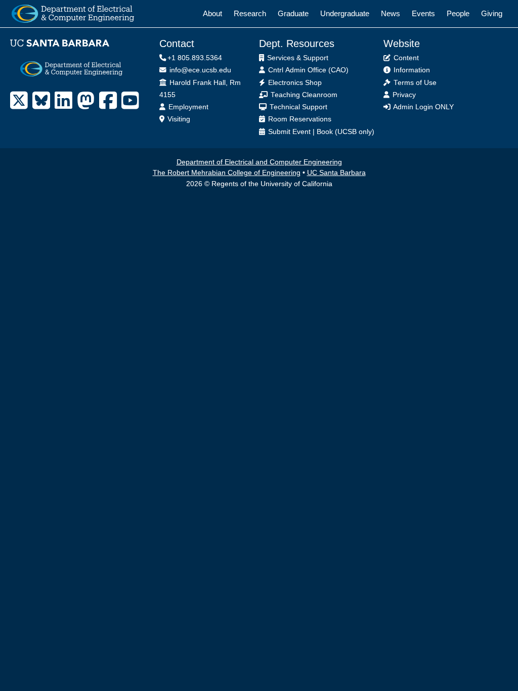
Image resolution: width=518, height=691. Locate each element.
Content (405, 58)
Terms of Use (414, 83)
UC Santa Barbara (336, 173)
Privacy (403, 95)
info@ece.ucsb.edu (199, 70)
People (458, 13)
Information (411, 70)
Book (325, 132)
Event (301, 132)
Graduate (293, 13)
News (390, 13)
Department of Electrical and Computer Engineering (259, 162)
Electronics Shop (294, 83)
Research (250, 13)
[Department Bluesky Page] (41, 101)
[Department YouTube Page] (130, 101)
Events (423, 13)
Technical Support (297, 107)
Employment (187, 107)
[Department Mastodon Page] (86, 101)
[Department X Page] (19, 101)
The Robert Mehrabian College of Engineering (226, 173)
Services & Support (296, 58)
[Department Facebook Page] (108, 101)
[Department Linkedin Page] (63, 101)
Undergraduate (344, 13)
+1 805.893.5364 (194, 58)
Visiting (177, 119)
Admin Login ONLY (423, 107)
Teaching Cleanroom (303, 95)
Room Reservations (298, 119)
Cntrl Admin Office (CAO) (307, 70)
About (212, 13)
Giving (491, 13)
